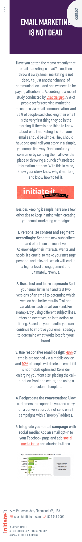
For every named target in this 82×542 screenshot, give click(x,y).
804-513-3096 (55, 516)
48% (69, 352)
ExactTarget (55, 97)
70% (25, 363)
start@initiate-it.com (27, 516)
